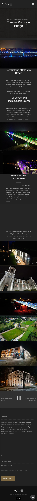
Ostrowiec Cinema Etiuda (6, 399)
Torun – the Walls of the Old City (30, 399)
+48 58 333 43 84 (6, 461)
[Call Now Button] (32, 497)
